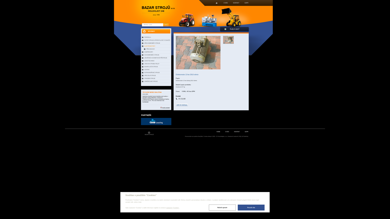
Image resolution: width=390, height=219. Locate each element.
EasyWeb (200, 136)
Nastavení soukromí (233, 136)
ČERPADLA (147, 37)
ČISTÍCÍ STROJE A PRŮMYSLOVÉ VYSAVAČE (157, 40)
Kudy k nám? (234, 29)
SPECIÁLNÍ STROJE (150, 75)
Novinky (151, 31)
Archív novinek (166, 107)
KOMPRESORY (148, 52)
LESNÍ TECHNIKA (149, 61)
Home (216, 3)
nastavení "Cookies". (172, 208)
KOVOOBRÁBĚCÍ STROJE (151, 55)
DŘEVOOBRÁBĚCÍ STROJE (152, 43)
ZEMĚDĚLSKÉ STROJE (151, 81)
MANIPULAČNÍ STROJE (151, 66)
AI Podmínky (245, 136)
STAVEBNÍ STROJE (149, 78)
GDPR (246, 3)
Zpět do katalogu (182, 105)
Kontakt (236, 3)
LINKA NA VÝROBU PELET (151, 63)
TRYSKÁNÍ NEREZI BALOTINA (152, 92)
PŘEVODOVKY (150, 49)
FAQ (240, 136)
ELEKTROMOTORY (149, 46)
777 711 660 (181, 98)
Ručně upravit (222, 207)
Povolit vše (251, 207)
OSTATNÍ (146, 69)
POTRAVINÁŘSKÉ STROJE (152, 72)
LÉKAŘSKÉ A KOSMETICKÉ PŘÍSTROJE (155, 58)
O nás (226, 3)
